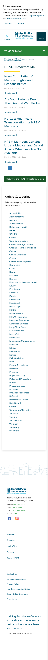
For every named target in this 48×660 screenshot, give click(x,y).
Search (7, 40)
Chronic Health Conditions (22, 247)
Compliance (12, 599)
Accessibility (15, 213)
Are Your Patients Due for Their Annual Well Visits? (22, 101)
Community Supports (20, 261)
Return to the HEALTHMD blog (25, 179)
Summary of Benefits (20, 410)
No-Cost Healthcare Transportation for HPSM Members (22, 122)
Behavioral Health (18, 227)
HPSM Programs (18, 317)
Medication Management (22, 341)
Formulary (14, 299)
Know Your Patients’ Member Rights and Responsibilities (18, 80)
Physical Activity (17, 375)
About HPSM (13, 558)
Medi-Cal (14, 334)
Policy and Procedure (20, 379)
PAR (11, 361)
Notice (12, 355)
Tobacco (13, 413)
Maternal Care (16, 330)
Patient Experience (18, 365)
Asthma (13, 220)
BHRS (12, 230)
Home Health (16, 313)
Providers (11, 540)
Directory (14, 279)
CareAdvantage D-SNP (21, 244)
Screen (12, 406)
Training (13, 417)
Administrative (16, 216)
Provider (8, 59)
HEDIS (12, 310)
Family (12, 296)
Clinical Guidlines (17, 254)
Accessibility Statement (17, 594)
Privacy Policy (13, 584)
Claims (12, 251)
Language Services (18, 323)
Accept (8, 23)
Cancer (13, 237)
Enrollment (15, 289)
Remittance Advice (18, 399)
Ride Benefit (15, 403)
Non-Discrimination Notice (19, 589)
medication (14, 337)
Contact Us (12, 574)
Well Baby (14, 427)
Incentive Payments (19, 320)
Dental (12, 272)
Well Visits (14, 430)
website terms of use (16, 19)
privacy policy (37, 15)
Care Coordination (18, 241)
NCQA (12, 348)
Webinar (13, 424)
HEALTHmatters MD (13, 61)
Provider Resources (19, 392)
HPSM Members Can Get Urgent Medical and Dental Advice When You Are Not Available (23, 147)
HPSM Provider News (23, 59)
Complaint (14, 265)
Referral (13, 396)
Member (13, 344)
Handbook (14, 303)
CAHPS (13, 234)
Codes (12, 258)
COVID (12, 268)
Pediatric (13, 368)
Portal (12, 382)
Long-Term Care (17, 327)
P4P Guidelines (16, 358)
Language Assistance (16, 579)
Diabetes (13, 275)
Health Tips (15, 306)
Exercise (13, 292)
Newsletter (15, 351)
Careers (10, 552)
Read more (10, 93)
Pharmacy (14, 372)
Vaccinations (15, 420)
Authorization (16, 223)
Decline (20, 23)
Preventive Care (17, 386)
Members (11, 534)
